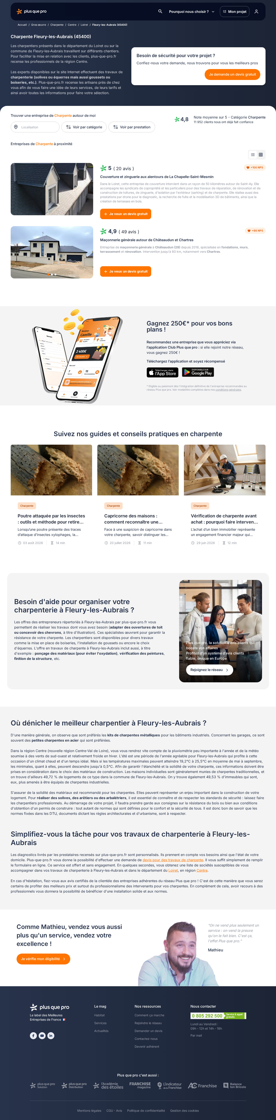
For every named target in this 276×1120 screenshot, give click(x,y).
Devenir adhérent (147, 1046)
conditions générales (228, 389)
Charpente (56, 24)
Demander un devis (148, 1031)
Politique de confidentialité (146, 1110)
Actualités (101, 1031)
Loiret (84, 24)
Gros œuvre (38, 24)
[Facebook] (33, 1035)
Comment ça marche (149, 1015)
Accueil (22, 24)
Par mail (196, 1035)
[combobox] (37, 127)
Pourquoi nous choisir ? (189, 11)
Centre (72, 24)
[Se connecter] (256, 11)
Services (100, 1023)
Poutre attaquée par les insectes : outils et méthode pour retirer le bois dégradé (51, 522)
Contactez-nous (146, 1038)
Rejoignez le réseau (207, 670)
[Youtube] (42, 1035)
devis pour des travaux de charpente (173, 860)
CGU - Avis (114, 1110)
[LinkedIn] (50, 1035)
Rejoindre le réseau (148, 1023)
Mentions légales (89, 1110)
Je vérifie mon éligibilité (41, 959)
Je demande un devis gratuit (232, 74)
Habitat (99, 1015)
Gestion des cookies (184, 1110)
